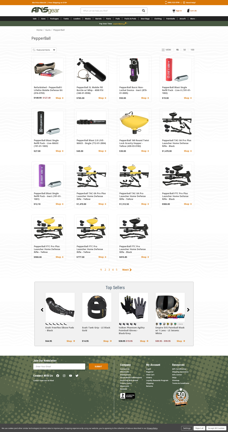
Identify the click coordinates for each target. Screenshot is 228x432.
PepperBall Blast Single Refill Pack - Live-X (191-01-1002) (176, 90)
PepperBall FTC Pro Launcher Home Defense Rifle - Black (132, 249)
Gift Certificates (179, 369)
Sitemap (175, 380)
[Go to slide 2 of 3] (188, 310)
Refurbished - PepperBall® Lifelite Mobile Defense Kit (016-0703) (48, 90)
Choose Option (170, 307)
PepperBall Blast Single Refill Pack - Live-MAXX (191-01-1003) (46, 143)
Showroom (124, 386)
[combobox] (114, 11)
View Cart (150, 375)
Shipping (150, 383)
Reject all (199, 428)
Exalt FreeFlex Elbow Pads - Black (59, 329)
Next (125, 269)
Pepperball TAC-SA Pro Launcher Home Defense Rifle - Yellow (132, 196)
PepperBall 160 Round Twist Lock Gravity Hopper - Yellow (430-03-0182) (134, 143)
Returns (149, 386)
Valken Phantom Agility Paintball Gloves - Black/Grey (132, 330)
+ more (180, 324)
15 (177, 49)
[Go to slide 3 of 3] (42, 310)
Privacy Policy (126, 383)
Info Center (177, 375)
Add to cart (60, 307)
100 (192, 49)
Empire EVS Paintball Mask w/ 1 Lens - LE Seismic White (170, 330)
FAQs (174, 377)
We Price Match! (39, 2)
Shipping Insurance (180, 372)
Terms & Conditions (180, 383)
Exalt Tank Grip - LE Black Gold (96, 329)
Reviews (123, 389)
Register (150, 372)
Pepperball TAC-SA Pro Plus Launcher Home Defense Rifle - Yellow (91, 196)
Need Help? (191, 2)
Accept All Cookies (216, 428)
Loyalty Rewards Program (157, 380)
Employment (125, 375)
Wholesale (124, 372)
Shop (70, 341)
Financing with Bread (129, 380)
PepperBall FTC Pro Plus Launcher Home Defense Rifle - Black (175, 196)
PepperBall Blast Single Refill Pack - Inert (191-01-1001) (47, 196)
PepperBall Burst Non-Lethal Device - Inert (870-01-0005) (133, 90)
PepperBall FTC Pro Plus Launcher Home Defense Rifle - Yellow (47, 249)
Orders (149, 377)
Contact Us (125, 369)
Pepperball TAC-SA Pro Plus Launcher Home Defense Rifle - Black (176, 143)
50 (184, 49)
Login (148, 369)
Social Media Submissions (131, 377)
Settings (187, 428)
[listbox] (45, 50)
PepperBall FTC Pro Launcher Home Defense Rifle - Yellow (90, 249)
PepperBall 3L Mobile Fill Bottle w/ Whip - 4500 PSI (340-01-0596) (90, 90)
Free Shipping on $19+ (57, 2)
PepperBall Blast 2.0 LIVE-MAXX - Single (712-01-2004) (91, 142)
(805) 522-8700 (173, 2)
